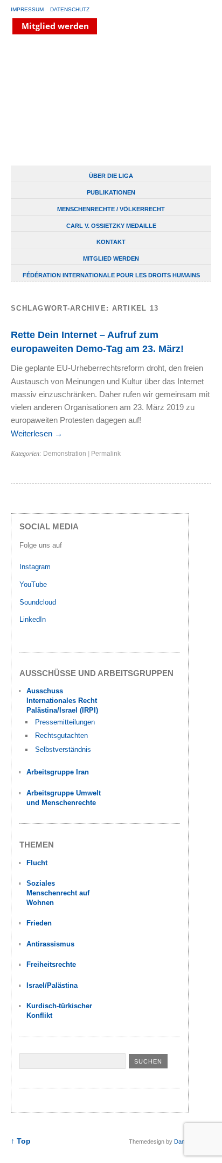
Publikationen (111, 192)
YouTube (34, 584)
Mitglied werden (111, 258)
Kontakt (111, 242)
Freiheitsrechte (51, 964)
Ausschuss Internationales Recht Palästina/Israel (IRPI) (62, 700)
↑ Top (21, 1141)
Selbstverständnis (63, 749)
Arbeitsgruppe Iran (57, 772)
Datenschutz (69, 9)
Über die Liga (111, 176)
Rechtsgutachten (61, 735)
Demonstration (64, 453)
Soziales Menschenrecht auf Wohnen (57, 893)
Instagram (35, 567)
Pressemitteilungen (65, 722)
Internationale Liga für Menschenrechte (94, 101)
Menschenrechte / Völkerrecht (111, 209)
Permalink (106, 453)
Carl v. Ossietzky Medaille (111, 225)
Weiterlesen (37, 433)
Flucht (36, 863)
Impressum (27, 9)
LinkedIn (33, 619)
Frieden (39, 923)
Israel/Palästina (52, 985)
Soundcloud (38, 602)
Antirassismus (50, 944)
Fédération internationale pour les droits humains (111, 275)
